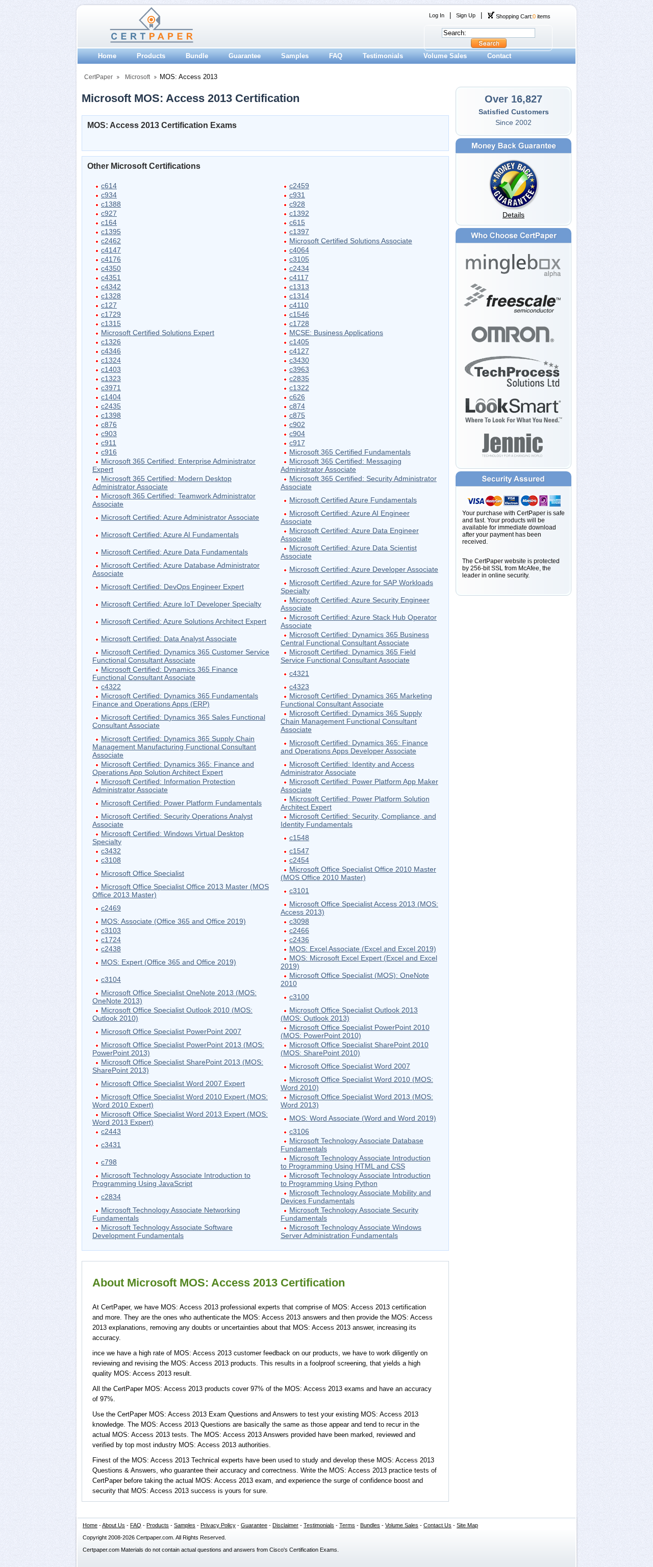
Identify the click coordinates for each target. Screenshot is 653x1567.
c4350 (111, 268)
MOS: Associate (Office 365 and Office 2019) (173, 921)
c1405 (299, 342)
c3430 (299, 360)
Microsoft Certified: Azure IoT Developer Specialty (181, 604)
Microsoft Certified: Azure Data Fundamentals (174, 552)
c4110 (299, 305)
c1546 (299, 314)
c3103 (111, 930)
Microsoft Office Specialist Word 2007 (349, 1066)
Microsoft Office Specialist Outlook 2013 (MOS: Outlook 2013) (349, 1014)
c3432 (111, 851)
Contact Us (437, 1525)
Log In (436, 15)
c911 (108, 443)
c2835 (299, 378)
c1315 (111, 323)
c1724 (111, 940)
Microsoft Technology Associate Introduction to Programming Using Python (356, 1179)
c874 (297, 406)
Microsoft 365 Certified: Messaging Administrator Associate (341, 465)
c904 (297, 433)
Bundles (370, 1525)
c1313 (299, 287)
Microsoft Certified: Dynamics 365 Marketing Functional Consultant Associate (356, 700)
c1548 (299, 837)
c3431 (111, 1145)
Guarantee (245, 56)
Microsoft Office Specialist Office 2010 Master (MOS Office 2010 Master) (358, 873)
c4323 (299, 687)
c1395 (111, 232)
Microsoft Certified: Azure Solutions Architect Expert (183, 621)
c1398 (111, 415)
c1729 (111, 314)
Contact (499, 56)
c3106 (299, 1131)
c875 (297, 415)
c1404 (111, 397)
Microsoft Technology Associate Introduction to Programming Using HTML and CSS (356, 1162)
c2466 (299, 930)
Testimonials (383, 56)
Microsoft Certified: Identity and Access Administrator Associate (347, 768)
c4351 (111, 277)
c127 (109, 305)
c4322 (111, 687)
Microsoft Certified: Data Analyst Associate (169, 639)
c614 (109, 186)
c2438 (111, 949)
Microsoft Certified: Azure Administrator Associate (180, 517)
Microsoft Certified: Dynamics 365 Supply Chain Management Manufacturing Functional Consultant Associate (174, 747)
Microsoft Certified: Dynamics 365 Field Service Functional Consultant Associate (348, 656)
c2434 (299, 268)
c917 (297, 443)
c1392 (299, 213)
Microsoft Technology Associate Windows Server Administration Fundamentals (351, 1231)
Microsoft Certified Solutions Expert (157, 332)
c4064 (299, 250)
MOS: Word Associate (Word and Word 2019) (362, 1118)
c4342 (111, 287)
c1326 (111, 342)
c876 (109, 424)
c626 (297, 397)
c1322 (299, 388)
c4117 (299, 277)
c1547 (299, 851)
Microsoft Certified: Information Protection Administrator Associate (163, 785)
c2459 (299, 186)
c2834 (111, 1197)
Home (107, 56)
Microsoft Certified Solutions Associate (350, 241)
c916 (109, 452)
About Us (113, 1525)
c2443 (111, 1131)
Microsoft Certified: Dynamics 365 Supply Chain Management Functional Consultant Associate (351, 721)
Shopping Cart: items (522, 16)
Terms (347, 1525)
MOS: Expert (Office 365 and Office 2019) (168, 962)
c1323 (111, 378)
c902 (297, 424)
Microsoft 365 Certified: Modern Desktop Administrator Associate (162, 482)
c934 (109, 195)
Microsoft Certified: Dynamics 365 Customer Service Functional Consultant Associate (180, 656)
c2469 (111, 908)
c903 (109, 433)
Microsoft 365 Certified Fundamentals (350, 452)
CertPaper (98, 77)
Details (513, 215)
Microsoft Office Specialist (142, 873)
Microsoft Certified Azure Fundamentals (353, 500)
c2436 (299, 940)
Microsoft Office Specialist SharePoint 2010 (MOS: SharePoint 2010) (355, 1049)
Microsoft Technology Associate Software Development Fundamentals (162, 1231)
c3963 (299, 369)
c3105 (299, 259)
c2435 (111, 406)
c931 (297, 195)
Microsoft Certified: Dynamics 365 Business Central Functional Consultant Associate (355, 638)
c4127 (299, 351)
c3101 (299, 891)
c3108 (111, 860)
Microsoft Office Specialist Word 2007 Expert (173, 1083)
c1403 (111, 369)
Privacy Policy (218, 1525)
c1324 (111, 360)
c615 (297, 222)
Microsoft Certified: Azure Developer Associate (363, 569)
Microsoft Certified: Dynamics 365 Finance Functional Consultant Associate (165, 673)
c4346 (111, 351)
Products (151, 56)
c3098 (299, 921)
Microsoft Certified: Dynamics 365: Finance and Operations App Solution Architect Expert (173, 768)
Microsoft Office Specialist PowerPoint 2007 (171, 1031)
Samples (295, 56)
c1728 (299, 323)
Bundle (197, 56)
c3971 (111, 388)
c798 (109, 1162)
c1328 (111, 296)
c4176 (111, 259)
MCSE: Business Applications (336, 332)
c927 (109, 213)
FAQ (335, 56)
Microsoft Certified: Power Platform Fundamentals (181, 803)
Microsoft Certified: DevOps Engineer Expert (172, 587)
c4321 (299, 673)
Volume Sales (445, 56)
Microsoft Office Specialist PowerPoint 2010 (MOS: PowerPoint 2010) (355, 1031)
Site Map (467, 1525)
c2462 (111, 241)
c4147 (111, 250)
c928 (297, 204)
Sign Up (465, 15)
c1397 (299, 232)
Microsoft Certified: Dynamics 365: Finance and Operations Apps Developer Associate (354, 747)
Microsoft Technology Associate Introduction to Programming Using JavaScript (171, 1179)
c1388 (111, 204)
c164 (109, 222)
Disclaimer (285, 1525)
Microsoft (137, 77)
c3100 (299, 997)
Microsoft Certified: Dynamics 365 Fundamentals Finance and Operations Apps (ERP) (175, 700)
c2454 (299, 860)
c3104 (111, 979)
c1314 (299, 296)
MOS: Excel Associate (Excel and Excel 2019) (362, 949)
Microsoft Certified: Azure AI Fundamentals (170, 534)
